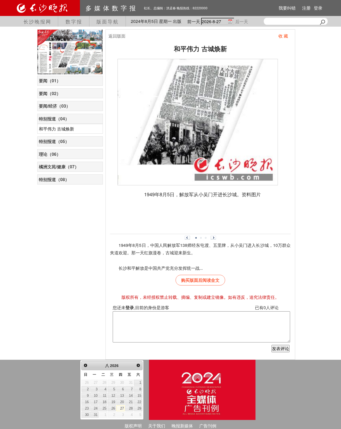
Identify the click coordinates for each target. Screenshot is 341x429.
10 (96, 396)
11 (104, 396)
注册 (306, 8)
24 (96, 408)
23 (87, 408)
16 (87, 402)
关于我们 (156, 426)
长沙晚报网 (37, 21)
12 (113, 396)
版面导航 (107, 21)
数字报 (74, 21)
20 (122, 402)
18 (104, 402)
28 (131, 408)
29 (139, 408)
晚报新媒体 (182, 426)
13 (122, 396)
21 (131, 402)
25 (104, 408)
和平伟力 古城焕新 (56, 129)
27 (122, 408)
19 (113, 402)
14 (131, 396)
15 (139, 396)
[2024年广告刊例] (202, 390)
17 (96, 402)
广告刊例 (207, 426)
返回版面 (116, 36)
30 (87, 415)
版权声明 (133, 426)
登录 (318, 8)
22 (139, 402)
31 (96, 415)
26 (113, 408)
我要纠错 (287, 8)
